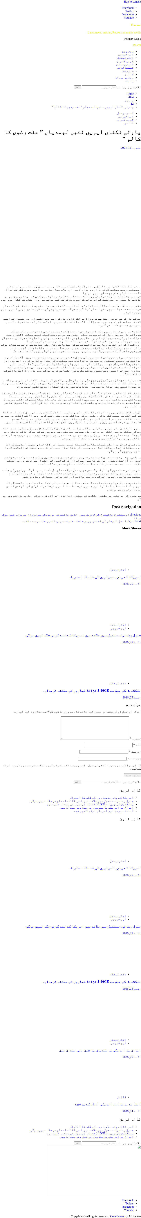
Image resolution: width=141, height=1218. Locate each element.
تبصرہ (135, 738)
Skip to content (132, 1)
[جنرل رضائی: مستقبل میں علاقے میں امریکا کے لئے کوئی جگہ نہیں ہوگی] (106, 618)
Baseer (136, 25)
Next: (81, 521)
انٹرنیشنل (125, 57)
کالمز (129, 74)
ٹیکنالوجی (125, 67)
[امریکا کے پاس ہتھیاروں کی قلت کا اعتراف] (106, 563)
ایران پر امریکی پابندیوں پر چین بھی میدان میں (97, 807)
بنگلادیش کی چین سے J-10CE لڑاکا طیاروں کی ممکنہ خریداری (91, 690)
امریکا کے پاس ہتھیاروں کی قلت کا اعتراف (105, 577)
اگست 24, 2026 (132, 1111)
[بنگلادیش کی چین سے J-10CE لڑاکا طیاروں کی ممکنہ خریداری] (106, 677)
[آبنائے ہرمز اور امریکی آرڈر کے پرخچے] (106, 1090)
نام (137, 744)
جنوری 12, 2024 (131, 147)
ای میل (135, 751)
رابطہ (129, 80)
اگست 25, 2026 (132, 584)
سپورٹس (128, 70)
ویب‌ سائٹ (134, 758)
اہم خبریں (126, 54)
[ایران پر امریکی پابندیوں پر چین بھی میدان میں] (106, 1033)
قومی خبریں (125, 61)
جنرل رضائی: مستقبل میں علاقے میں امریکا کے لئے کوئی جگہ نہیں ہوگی (83, 635)
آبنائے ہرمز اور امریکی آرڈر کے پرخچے (104, 810)
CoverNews (117, 1216)
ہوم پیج (128, 51)
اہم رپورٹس (125, 64)
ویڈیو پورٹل (124, 77)
